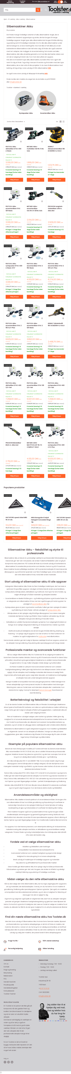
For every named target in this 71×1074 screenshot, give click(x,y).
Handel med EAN (9, 982)
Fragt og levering (10, 970)
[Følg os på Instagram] (8, 1062)
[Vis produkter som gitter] (60, 121)
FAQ (5, 979)
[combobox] (20, 10)
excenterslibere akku (39, 604)
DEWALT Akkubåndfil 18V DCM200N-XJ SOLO (56, 324)
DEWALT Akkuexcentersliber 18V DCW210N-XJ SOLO (56, 149)
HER (49, 68)
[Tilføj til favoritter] (21, 141)
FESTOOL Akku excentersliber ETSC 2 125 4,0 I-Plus (56, 266)
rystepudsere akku (54, 610)
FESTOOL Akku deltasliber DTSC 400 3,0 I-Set (13, 385)
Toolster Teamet (10, 994)
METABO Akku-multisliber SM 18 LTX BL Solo (35, 149)
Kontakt (6, 967)
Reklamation (8, 976)
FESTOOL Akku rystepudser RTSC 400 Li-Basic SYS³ (14, 266)
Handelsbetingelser (11, 988)
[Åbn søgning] (46, 10)
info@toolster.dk (16, 82)
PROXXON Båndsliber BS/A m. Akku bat (13, 444)
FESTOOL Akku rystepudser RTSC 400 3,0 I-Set (56, 385)
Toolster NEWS (22, 1)
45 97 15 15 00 (44, 988)
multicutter (42, 636)
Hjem (5, 19)
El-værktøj (11, 19)
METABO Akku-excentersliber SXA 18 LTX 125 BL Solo (34, 208)
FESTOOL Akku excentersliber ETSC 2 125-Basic (35, 325)
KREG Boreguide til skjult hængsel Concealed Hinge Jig (41, 520)
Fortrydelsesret (9, 991)
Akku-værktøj (20, 19)
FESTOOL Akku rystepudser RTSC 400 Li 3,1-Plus (56, 445)
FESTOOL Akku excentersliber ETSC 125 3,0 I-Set (35, 385)
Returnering (8, 973)
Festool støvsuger (45, 690)
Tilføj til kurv (14, 180)
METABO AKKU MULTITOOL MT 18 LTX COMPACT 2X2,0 (34, 445)
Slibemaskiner (30, 19)
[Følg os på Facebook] (5, 1062)
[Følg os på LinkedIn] (12, 1062)
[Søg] (38, 10)
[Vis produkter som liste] (63, 121)
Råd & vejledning (10, 1)
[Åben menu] (41, 10)
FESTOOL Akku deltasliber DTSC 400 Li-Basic (13, 149)
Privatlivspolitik (9, 985)
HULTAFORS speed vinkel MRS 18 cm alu (16, 519)
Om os (6, 964)
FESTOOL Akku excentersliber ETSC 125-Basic (13, 208)
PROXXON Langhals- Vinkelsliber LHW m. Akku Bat (55, 208)
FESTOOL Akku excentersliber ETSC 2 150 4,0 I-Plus (14, 325)
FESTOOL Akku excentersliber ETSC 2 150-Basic (35, 266)
